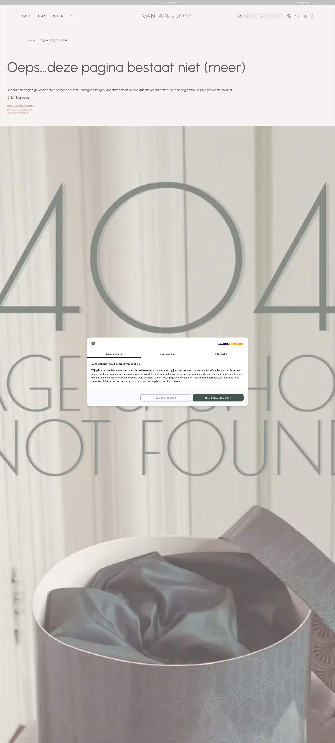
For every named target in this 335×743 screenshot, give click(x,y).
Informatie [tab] (221, 354)
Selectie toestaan (165, 397)
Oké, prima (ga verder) (218, 397)
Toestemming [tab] (114, 354)
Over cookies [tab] (167, 354)
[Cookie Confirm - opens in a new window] (230, 344)
